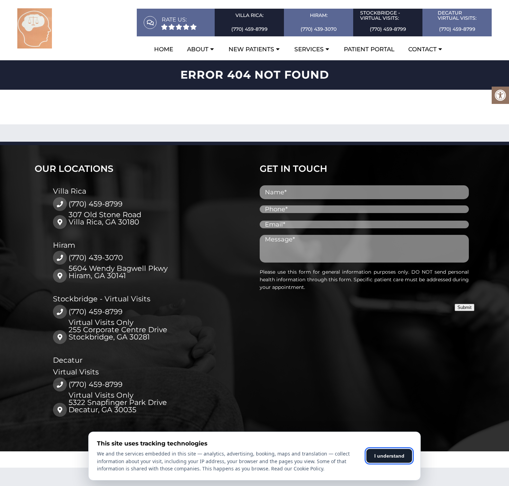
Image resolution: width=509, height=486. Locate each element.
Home (163, 49)
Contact (422, 49)
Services (309, 49)
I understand (389, 456)
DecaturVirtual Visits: (457, 15)
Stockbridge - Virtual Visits (101, 298)
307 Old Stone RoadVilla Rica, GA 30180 (105, 218)
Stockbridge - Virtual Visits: (380, 15)
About (197, 49)
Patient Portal (369, 49)
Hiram (64, 245)
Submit (464, 307)
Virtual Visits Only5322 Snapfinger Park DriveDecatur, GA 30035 (118, 402)
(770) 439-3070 (319, 29)
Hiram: (319, 15)
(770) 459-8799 (249, 29)
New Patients (251, 49)
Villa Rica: (249, 15)
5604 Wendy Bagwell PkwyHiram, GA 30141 (118, 272)
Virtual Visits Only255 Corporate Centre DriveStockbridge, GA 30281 (118, 330)
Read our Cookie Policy (297, 468)
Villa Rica (69, 191)
